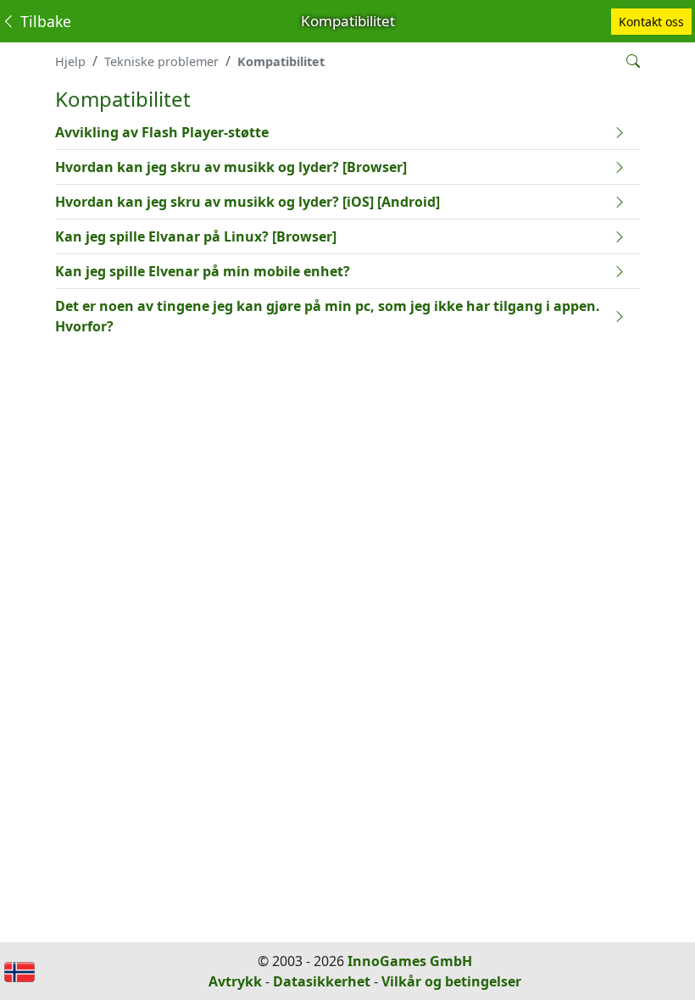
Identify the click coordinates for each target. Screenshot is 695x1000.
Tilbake (43, 21)
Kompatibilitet (281, 61)
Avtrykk (235, 981)
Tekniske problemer (161, 61)
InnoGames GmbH (410, 961)
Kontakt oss (651, 22)
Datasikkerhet (321, 981)
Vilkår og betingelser (451, 981)
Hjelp (70, 61)
